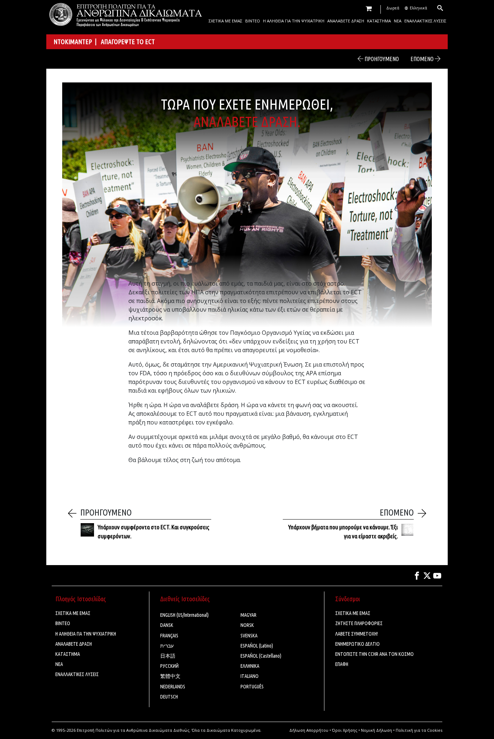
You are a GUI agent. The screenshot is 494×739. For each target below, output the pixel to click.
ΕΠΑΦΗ (341, 664)
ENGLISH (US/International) (184, 615)
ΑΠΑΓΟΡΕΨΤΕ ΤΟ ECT (128, 41)
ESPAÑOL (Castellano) (260, 656)
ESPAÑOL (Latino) (256, 646)
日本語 (167, 656)
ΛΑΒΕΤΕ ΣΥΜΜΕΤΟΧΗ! (356, 634)
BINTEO (252, 21)
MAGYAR (248, 615)
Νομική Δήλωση (376, 730)
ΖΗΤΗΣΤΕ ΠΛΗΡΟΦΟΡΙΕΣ (359, 623)
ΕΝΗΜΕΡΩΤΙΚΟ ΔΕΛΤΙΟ (357, 644)
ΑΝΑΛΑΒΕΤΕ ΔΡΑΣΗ (345, 21)
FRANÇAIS (169, 635)
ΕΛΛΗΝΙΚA (249, 666)
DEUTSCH (169, 697)
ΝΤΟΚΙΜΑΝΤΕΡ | (77, 41)
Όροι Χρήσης (344, 730)
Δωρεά (392, 7)
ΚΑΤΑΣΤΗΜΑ (379, 21)
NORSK (247, 625)
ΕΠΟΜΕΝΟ (422, 59)
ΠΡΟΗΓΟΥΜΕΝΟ (381, 59)
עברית (167, 646)
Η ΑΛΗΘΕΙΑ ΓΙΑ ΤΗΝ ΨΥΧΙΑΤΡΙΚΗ (293, 21)
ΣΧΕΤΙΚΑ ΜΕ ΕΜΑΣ (225, 21)
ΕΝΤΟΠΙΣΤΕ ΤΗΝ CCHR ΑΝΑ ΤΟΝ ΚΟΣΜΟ (374, 654)
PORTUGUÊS (252, 686)
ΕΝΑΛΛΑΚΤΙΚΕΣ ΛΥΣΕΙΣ (425, 21)
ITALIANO (249, 676)
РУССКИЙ (169, 666)
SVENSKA (248, 635)
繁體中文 (170, 676)
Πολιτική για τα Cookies (419, 730)
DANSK (166, 625)
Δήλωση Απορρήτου (308, 730)
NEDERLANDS (172, 686)
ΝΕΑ (397, 21)
